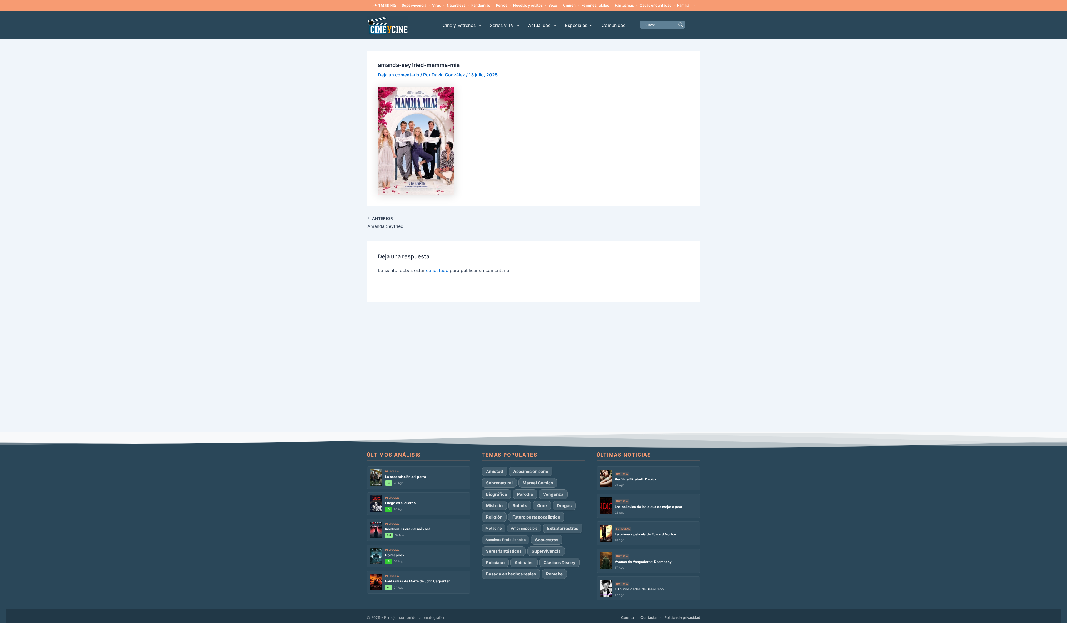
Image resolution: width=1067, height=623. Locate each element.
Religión (494, 517)
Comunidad (614, 25)
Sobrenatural (499, 482)
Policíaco (495, 562)
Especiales (576, 25)
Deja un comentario (398, 75)
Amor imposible (524, 528)
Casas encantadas (655, 5)
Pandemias (480, 5)
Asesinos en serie (530, 471)
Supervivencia (414, 5)
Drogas (564, 505)
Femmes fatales (595, 5)
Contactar (649, 617)
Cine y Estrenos (459, 25)
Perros (501, 5)
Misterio (494, 505)
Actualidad (539, 25)
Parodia (525, 494)
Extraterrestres (562, 528)
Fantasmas (624, 5)
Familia (683, 5)
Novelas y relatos (528, 5)
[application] (478, 25)
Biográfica (496, 494)
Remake (554, 574)
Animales (524, 562)
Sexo (553, 5)
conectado (437, 270)
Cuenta (627, 617)
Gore (542, 505)
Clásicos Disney (559, 562)
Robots (520, 505)
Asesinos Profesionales (505, 539)
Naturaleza (456, 5)
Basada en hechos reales (511, 574)
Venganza (553, 494)
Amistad (494, 471)
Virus (436, 5)
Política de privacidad (682, 617)
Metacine (493, 528)
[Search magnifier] (681, 25)
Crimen (569, 5)
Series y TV (502, 25)
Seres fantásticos (504, 551)
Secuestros (546, 539)
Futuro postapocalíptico (536, 517)
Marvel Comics (538, 482)
